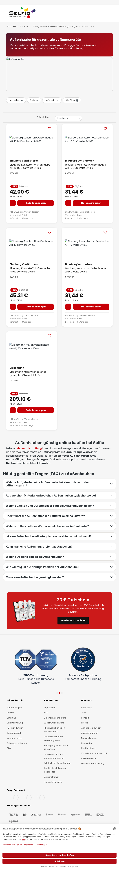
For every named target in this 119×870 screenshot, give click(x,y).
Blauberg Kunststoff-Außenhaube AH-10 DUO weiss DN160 (85, 166)
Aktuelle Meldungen (91, 727)
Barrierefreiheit (51, 776)
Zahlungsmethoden (17, 743)
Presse (84, 722)
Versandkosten (31, 212)
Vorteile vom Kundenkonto (94, 753)
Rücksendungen (15, 727)
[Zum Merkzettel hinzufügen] (49, 128)
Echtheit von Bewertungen (57, 763)
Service (10, 712)
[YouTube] (16, 797)
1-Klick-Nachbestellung (92, 763)
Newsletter (86, 743)
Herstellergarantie (53, 782)
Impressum (49, 707)
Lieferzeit (50, 100)
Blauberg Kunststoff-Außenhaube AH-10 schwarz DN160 (30, 270)
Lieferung (11, 717)
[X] (29, 797)
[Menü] (6, 14)
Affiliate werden (89, 758)
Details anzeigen (36, 203)
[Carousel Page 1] (57, 693)
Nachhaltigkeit (88, 748)
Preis (32, 100)
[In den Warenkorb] (13, 203)
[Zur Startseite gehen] (22, 14)
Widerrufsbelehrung (54, 722)
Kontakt (85, 717)
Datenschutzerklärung (55, 717)
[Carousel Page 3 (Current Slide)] (62, 693)
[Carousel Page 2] (59, 693)
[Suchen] (103, 14)
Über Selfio (86, 707)
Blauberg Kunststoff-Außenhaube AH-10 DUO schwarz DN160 (30, 166)
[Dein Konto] (106, 14)
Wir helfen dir (15, 700)
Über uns (86, 700)
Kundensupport (14, 707)
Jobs (83, 712)
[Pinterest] (42, 797)
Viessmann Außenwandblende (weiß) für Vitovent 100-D (28, 373)
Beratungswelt (14, 733)
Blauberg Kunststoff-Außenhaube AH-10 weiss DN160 (85, 270)
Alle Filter (70, 100)
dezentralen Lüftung (29, 448)
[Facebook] (9, 797)
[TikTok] (35, 797)
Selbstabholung (15, 722)
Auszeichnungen (89, 733)
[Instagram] (22, 797)
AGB (46, 712)
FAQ (9, 748)
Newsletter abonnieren (73, 624)
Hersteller (14, 100)
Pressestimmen (89, 738)
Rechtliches (51, 700)
